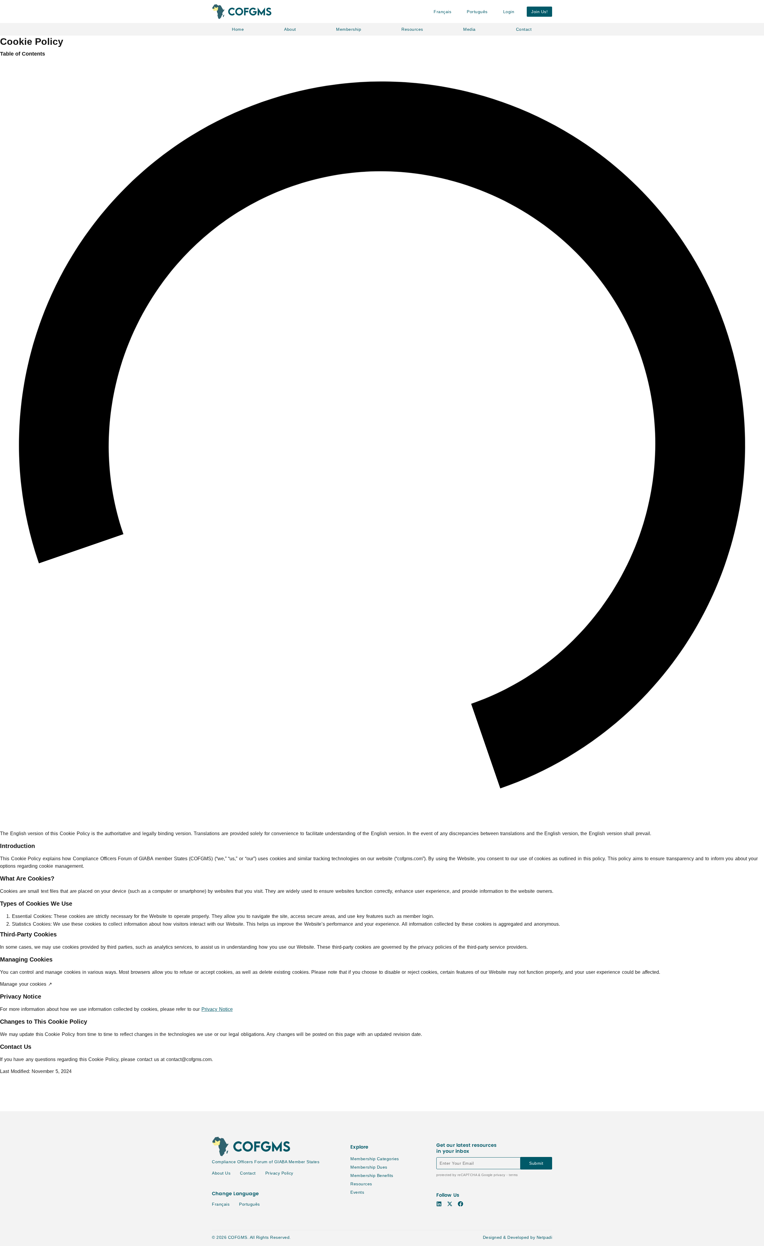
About (290, 29)
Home (238, 29)
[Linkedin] (439, 1204)
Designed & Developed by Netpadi (517, 1237)
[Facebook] (460, 1204)
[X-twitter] (449, 1204)
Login (509, 11)
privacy (500, 1175)
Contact (524, 29)
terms (513, 1175)
